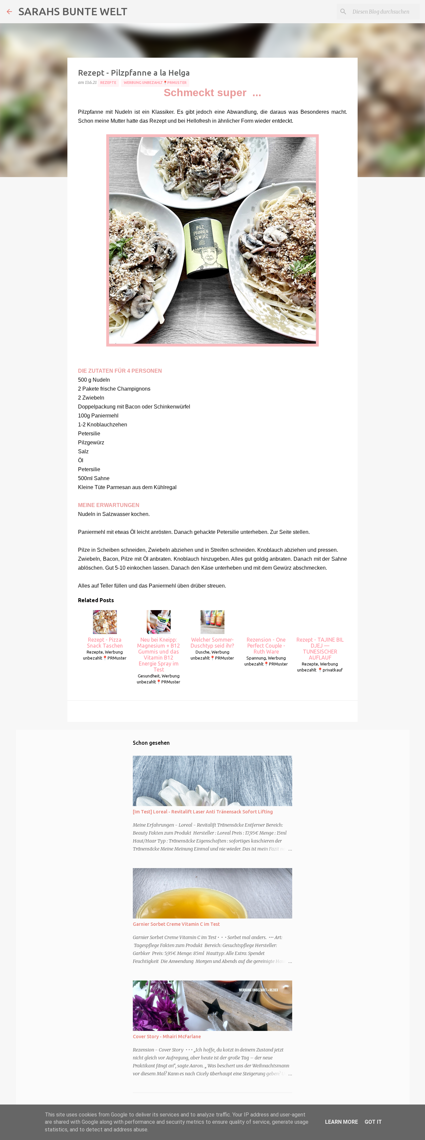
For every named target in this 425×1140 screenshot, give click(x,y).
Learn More (341, 1122)
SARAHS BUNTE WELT (73, 11)
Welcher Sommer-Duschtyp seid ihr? (212, 643)
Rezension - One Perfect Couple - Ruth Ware (266, 646)
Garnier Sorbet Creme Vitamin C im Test (176, 924)
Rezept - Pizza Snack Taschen (105, 643)
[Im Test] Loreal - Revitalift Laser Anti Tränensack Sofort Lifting (203, 811)
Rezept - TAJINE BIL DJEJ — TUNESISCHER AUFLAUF (320, 649)
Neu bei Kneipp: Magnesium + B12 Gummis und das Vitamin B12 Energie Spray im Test (158, 654)
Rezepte (108, 83)
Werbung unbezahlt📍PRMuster (155, 83)
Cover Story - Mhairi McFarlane (167, 1036)
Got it (373, 1122)
